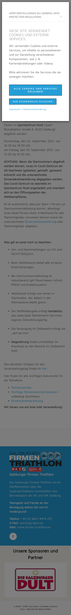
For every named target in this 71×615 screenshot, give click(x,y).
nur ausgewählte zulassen (33, 101)
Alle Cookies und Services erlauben (35, 90)
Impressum (15, 109)
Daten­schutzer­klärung (34, 109)
